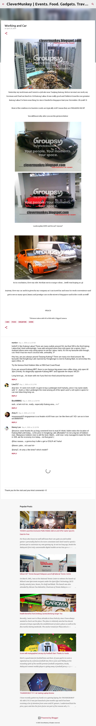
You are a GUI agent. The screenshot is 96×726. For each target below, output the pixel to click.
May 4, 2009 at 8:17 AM (27, 413)
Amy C (15, 413)
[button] (6, 33)
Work (31, 322)
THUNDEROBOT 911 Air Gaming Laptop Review (37, 693)
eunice (15, 343)
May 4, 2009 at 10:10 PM (30, 427)
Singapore (22, 322)
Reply (14, 379)
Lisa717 (15, 384)
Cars (7, 322)
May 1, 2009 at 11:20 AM (27, 343)
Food (14, 322)
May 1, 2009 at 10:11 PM (28, 384)
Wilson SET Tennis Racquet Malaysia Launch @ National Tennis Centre (45, 574)
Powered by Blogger (49, 718)
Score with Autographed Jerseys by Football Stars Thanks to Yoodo (44, 653)
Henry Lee (16, 427)
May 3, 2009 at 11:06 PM (31, 401)
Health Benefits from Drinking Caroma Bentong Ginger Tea (41, 614)
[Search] (92, 4)
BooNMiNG (17, 401)
